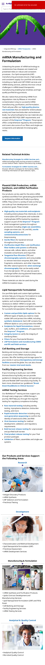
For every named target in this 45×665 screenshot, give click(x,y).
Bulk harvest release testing (16, 429)
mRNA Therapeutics (24, 49)
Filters (7, 339)
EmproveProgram (22, 120)
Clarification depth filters (15, 245)
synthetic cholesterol (13, 321)
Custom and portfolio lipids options (19, 313)
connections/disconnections (16, 234)
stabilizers (23, 329)
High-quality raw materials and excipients (22, 211)
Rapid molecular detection (15, 413)
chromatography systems (15, 258)
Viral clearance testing (13, 421)
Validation (8, 439)
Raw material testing (13, 405)
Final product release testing (16, 434)
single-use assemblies (31, 227)
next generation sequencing (16, 416)
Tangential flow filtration (15, 255)
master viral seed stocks (20, 365)
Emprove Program (31, 221)
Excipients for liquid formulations (18, 326)
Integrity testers (11, 334)
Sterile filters (10, 240)
